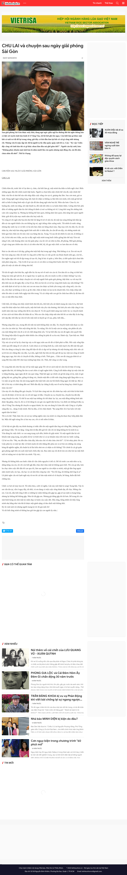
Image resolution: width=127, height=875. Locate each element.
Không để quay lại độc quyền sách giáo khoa (113, 158)
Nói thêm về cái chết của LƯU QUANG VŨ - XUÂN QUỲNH (56, 651)
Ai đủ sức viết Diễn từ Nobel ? (113, 169)
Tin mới (9, 762)
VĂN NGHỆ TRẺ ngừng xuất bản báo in (112, 145)
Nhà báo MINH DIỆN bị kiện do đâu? (54, 719)
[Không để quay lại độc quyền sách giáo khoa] (96, 158)
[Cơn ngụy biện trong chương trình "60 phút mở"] (15, 748)
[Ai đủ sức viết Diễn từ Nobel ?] (96, 171)
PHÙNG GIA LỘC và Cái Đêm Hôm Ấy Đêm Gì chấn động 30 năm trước (55, 674)
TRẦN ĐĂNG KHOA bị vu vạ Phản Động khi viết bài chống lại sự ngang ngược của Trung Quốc (56, 697)
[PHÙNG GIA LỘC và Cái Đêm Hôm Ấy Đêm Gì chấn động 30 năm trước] (15, 680)
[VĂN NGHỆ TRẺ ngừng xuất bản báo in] (96, 145)
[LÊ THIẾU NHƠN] (10, 3)
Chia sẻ (80, 531)
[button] (117, 3)
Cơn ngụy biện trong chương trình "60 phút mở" (56, 742)
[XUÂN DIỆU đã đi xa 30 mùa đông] (96, 133)
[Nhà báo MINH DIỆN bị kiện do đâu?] (15, 726)
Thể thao (109, 3)
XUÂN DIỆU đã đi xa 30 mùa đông (114, 131)
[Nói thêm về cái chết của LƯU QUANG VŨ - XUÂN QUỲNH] (15, 657)
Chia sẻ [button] (9, 531)
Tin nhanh (97, 3)
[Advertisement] (106, 80)
